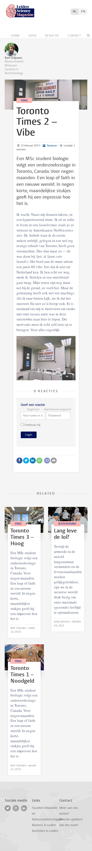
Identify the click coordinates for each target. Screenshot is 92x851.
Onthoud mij (32, 425)
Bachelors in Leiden (45, 831)
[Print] (54, 460)
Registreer (33, 409)
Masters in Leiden (44, 825)
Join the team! (68, 825)
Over (32, 35)
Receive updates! (71, 819)
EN (83, 11)
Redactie (52, 35)
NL (75, 11)
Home (16, 35)
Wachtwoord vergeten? (57, 409)
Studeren (51, 145)
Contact (74, 35)
